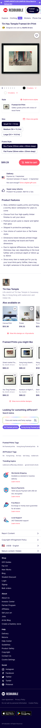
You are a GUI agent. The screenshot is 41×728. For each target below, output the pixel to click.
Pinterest (9, 684)
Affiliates (5, 609)
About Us (6, 598)
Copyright (6, 652)
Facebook (10, 673)
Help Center (7, 641)
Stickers (27, 18)
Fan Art (5, 566)
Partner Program (9, 605)
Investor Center (8, 601)
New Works (6, 569)
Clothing (15, 18)
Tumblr (8, 680)
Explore (5, 18)
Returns (5, 637)
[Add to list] (36, 35)
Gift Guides (6, 562)
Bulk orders (6, 588)
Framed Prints (8, 443)
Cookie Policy (33, 703)
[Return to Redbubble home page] (13, 10)
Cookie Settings (8, 660)
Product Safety (8, 648)
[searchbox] (20, 420)
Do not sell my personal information (14, 703)
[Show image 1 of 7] (2, 88)
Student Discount (9, 577)
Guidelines (6, 645)
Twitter (8, 677)
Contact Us (6, 656)
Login (4, 581)
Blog (3, 573)
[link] (11, 427)
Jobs (4, 616)
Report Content (8, 533)
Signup (4, 584)
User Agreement (7, 699)
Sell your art (7, 613)
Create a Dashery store (11, 624)
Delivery (5, 633)
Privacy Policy (20, 699)
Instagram (10, 669)
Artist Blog (6, 620)
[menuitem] (5, 18)
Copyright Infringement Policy (14, 540)
